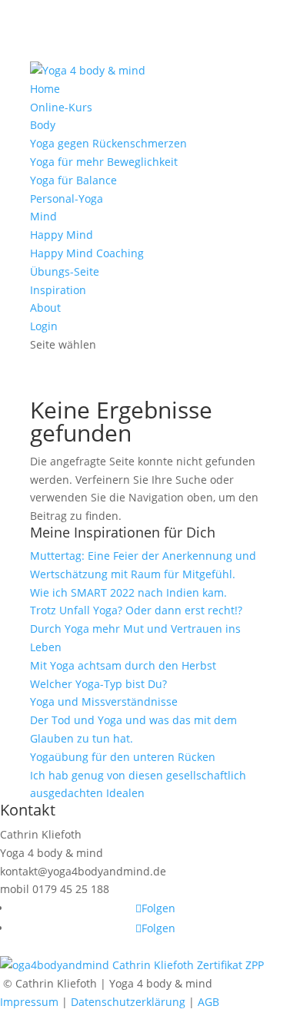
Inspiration (58, 290)
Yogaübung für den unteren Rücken (122, 756)
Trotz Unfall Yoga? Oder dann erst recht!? (136, 610)
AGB (208, 1001)
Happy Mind (61, 234)
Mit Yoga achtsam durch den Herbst (123, 665)
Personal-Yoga (66, 198)
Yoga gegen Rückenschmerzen (108, 143)
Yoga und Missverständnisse (104, 701)
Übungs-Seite (64, 271)
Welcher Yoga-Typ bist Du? (98, 684)
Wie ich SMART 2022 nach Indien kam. (128, 592)
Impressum (29, 1001)
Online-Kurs (61, 107)
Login (44, 326)
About (45, 307)
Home (45, 88)
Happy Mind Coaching (87, 253)
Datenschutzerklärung (128, 1001)
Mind (43, 216)
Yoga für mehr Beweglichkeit (104, 161)
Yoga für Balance (73, 180)
